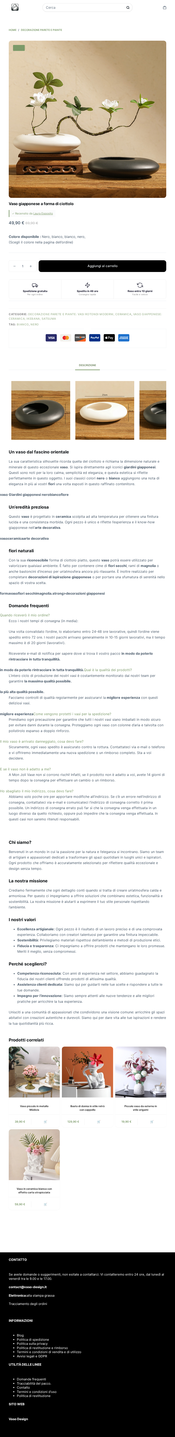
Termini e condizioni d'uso (37, 1392)
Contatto (23, 1387)
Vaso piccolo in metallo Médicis (34, 1108)
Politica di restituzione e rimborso (42, 1348)
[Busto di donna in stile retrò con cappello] (87, 1072)
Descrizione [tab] (87, 365)
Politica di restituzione (34, 1396)
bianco (23, 324)
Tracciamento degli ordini (28, 1304)
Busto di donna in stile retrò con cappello (87, 1108)
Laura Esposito (43, 213)
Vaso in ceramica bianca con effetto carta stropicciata (34, 1190)
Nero (35, 324)
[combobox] (85, 7)
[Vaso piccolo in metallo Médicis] (34, 1072)
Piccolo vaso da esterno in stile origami (140, 1108)
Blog (20, 1335)
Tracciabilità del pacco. (34, 1383)
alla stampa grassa (40, 1295)
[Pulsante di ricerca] (128, 7)
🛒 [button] (45, 1121)
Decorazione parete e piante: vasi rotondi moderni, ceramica (79, 314)
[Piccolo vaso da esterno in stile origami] (140, 1072)
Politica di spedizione (33, 1340)
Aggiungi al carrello (103, 266)
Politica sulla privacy (32, 1344)
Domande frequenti (31, 1379)
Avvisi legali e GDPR (32, 1356)
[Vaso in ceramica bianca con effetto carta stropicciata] (34, 1154)
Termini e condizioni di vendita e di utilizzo (49, 1352)
